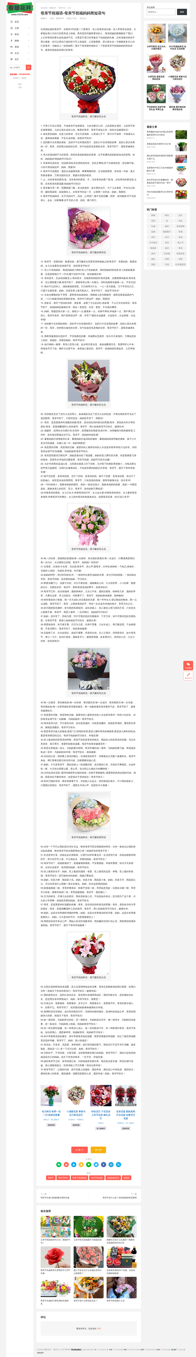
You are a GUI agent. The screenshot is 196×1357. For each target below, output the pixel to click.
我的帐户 (16, 78)
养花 (180, 247)
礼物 (153, 226)
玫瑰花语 (180, 253)
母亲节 (51, 1177)
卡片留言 (153, 242)
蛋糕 (14, 46)
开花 (167, 242)
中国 (167, 264)
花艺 (14, 59)
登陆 (20, 84)
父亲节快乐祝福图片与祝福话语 (88, 1239)
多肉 (153, 253)
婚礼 (153, 258)
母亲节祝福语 (97, 1177)
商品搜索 (151, 7)
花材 (180, 258)
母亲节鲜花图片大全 (116, 1300)
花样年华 (61, 7)
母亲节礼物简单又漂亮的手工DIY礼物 (55, 1272)
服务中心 (57, 1349)
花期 (167, 258)
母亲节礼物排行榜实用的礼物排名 (55, 1302)
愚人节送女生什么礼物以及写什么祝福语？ (88, 1272)
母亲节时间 (63, 1177)
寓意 (153, 264)
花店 (167, 247)
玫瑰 (180, 231)
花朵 (180, 220)
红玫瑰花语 (180, 264)
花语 (153, 220)
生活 (14, 52)
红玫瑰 (167, 253)
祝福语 (127, 1177)
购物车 (24, 78)
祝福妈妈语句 (113, 1177)
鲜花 (14, 34)
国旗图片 (167, 231)
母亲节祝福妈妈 (79, 1177)
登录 (99, 1328)
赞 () (80, 1149)
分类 (14, 27)
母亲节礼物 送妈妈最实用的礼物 (55, 1197)
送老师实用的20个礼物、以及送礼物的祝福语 (121, 1272)
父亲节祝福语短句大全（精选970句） (55, 1241)
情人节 (180, 242)
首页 (14, 21)
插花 (167, 226)
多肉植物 (180, 226)
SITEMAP (66, 1349)
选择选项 (51, 1125)
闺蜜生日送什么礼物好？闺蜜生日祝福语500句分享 (121, 1241)
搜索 (182, 11)
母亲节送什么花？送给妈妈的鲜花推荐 (120, 1197)
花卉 (180, 215)
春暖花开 (19, 8)
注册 (20, 87)
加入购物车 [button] (101, 1128)
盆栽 (153, 231)
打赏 (98, 1149)
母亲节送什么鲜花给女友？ (86, 1300)
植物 (14, 40)
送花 (180, 237)
